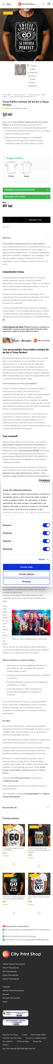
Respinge (26, 581)
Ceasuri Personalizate (11, 979)
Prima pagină (7, 95)
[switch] (46, 533)
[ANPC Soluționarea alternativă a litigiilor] (26, 1013)
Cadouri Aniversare (19, 95)
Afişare (42, 559)
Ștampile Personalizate (11, 998)
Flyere (5, 1001)
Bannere (6, 994)
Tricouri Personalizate (11, 967)
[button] (26, 190)
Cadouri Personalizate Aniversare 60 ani (21, 96)
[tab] (26, 807)
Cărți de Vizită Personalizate (13, 990)
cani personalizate (31, 793)
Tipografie (6, 986)
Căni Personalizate (10, 971)
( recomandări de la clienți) (18, 108)
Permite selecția (26, 574)
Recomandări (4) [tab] (10, 808)
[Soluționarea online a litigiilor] (26, 1022)
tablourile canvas (11, 780)
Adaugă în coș (35, 220)
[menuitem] (10, 1034)
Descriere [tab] (7, 238)
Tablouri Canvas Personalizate (14, 964)
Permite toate (26, 567)
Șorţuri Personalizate (10, 975)
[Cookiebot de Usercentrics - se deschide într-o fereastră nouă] (39, 481)
